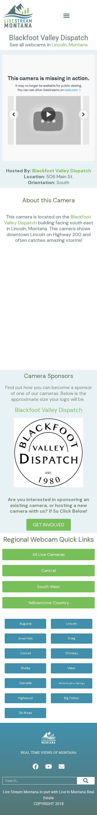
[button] (66, 15)
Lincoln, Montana (70, 45)
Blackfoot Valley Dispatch (61, 171)
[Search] (85, 780)
